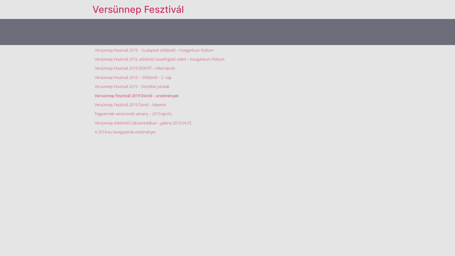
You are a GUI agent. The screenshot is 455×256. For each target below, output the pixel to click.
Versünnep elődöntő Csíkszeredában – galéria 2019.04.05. (143, 123)
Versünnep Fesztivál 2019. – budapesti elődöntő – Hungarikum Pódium (154, 50)
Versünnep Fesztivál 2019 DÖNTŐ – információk (135, 68)
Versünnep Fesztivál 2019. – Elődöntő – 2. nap (133, 77)
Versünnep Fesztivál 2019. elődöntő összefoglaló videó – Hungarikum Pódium (159, 59)
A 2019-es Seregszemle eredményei (125, 132)
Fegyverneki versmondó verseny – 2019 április (133, 113)
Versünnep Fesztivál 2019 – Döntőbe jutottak (132, 86)
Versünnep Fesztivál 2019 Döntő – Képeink (130, 104)
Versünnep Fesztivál (138, 9)
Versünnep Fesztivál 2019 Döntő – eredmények (136, 95)
